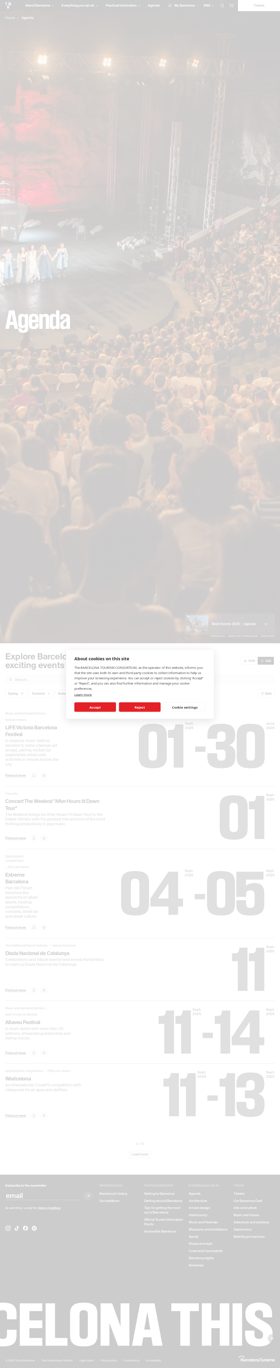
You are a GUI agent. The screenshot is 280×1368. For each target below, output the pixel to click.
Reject (140, 707)
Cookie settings (185, 707)
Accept (95, 707)
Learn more (82, 694)
